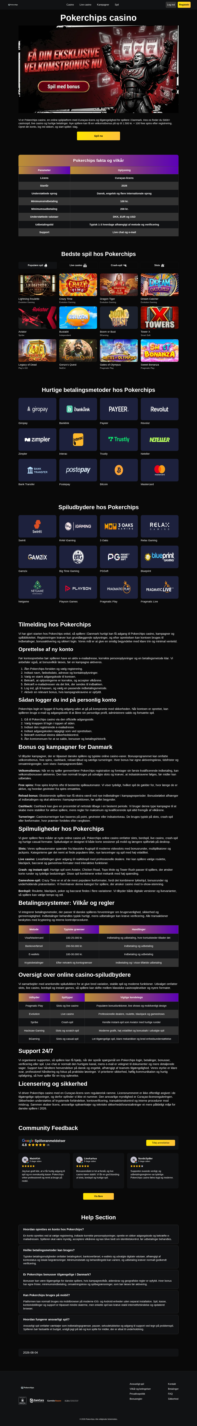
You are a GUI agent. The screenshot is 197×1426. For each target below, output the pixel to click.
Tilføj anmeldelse (160, 1143)
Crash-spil (116, 265)
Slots (157, 265)
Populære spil (35, 265)
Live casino (76, 265)
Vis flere (98, 1196)
